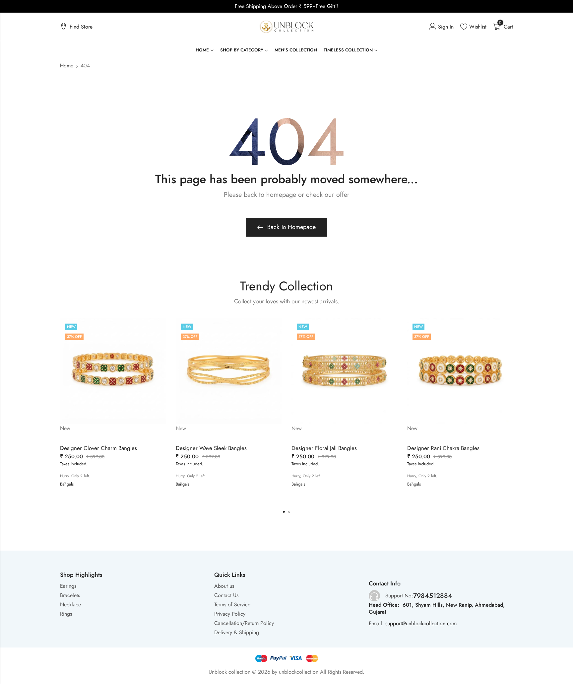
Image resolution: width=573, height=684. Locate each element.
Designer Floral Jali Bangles (324, 448)
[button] (284, 512)
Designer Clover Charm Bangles (98, 448)
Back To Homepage (291, 227)
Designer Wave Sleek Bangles (211, 448)
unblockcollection (298, 672)
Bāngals (67, 484)
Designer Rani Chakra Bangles (443, 448)
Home (66, 65)
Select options (83, 478)
